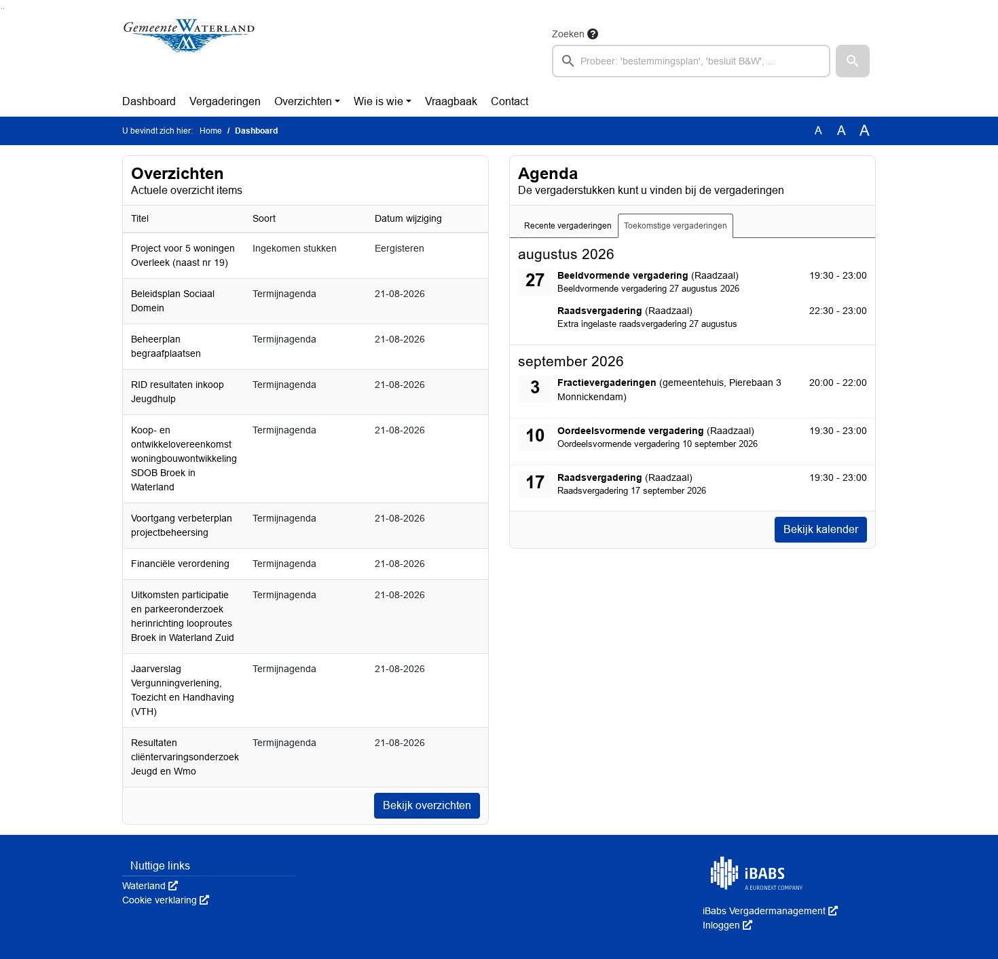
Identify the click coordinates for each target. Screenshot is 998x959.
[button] (853, 61)
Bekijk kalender (820, 529)
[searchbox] (691, 61)
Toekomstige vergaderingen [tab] (675, 226)
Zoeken (568, 33)
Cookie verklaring (165, 900)
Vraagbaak (451, 101)
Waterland (150, 885)
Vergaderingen (225, 101)
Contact (509, 101)
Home (211, 131)
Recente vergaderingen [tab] (568, 226)
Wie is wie (378, 101)
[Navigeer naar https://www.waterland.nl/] (189, 51)
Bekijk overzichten (427, 805)
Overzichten (303, 101)
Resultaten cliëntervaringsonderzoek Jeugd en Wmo (185, 757)
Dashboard (149, 101)
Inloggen (727, 925)
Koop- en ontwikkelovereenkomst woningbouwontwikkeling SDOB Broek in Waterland (184, 458)
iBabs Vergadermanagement (770, 910)
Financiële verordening (180, 563)
